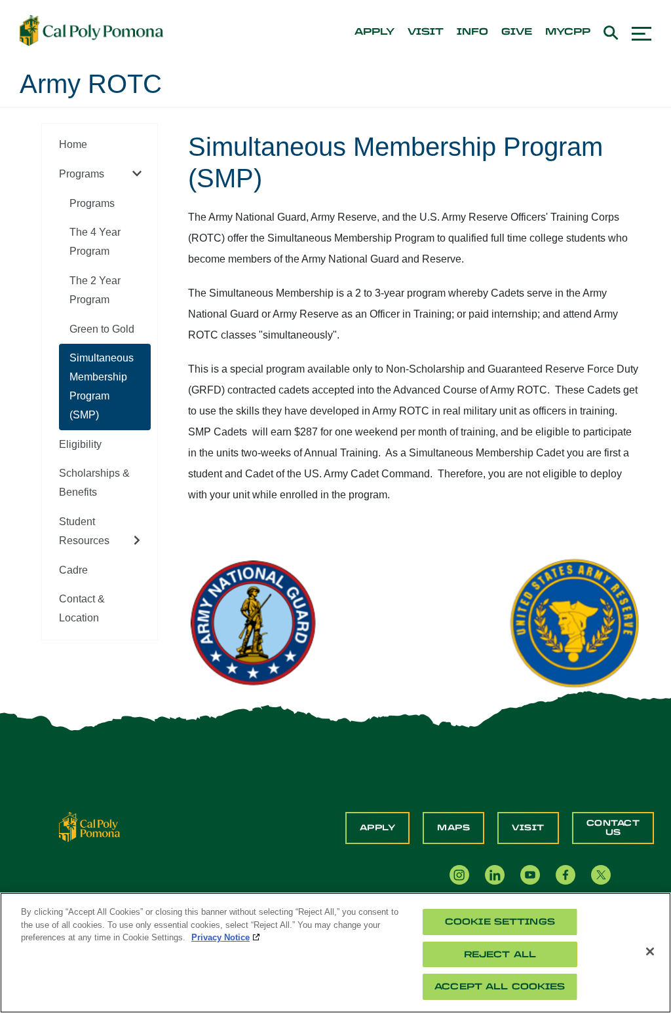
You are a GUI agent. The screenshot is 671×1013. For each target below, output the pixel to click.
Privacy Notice (220, 937)
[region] (335, 953)
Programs (81, 173)
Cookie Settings (500, 922)
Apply (378, 827)
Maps (453, 827)
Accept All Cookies (499, 986)
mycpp (567, 32)
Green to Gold (101, 329)
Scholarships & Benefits (94, 483)
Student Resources (84, 531)
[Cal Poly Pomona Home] (91, 30)
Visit (528, 827)
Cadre (73, 570)
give (516, 32)
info (472, 32)
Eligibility (80, 444)
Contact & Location (82, 608)
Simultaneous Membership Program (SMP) (101, 386)
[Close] (650, 951)
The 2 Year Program (95, 290)
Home (73, 144)
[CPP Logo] (89, 826)
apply (374, 32)
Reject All (500, 954)
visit (426, 32)
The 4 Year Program (95, 242)
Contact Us (613, 828)
